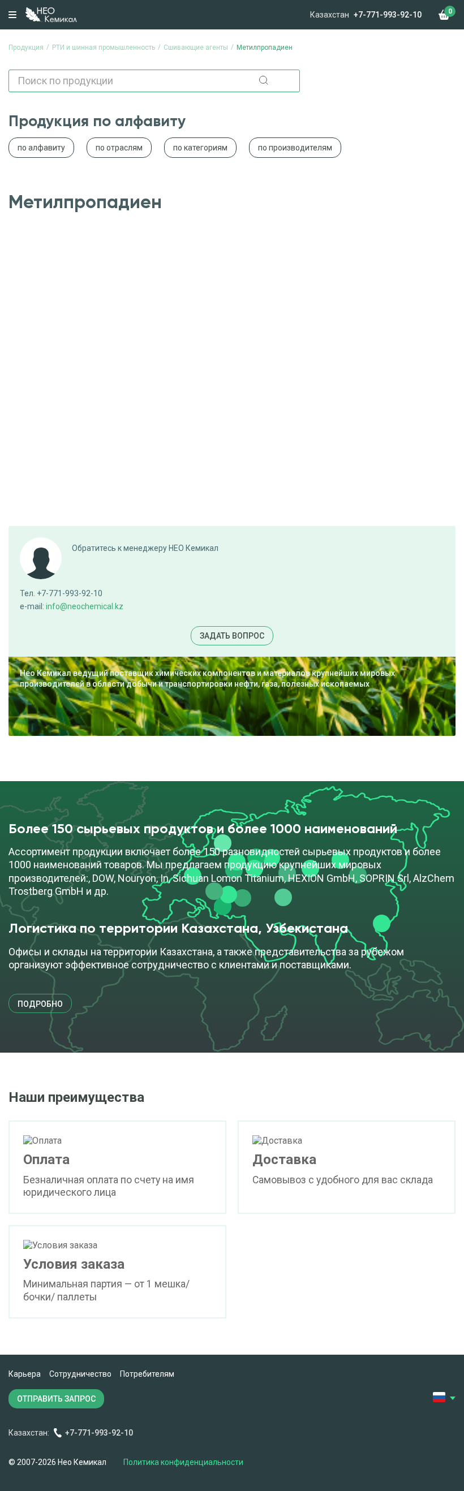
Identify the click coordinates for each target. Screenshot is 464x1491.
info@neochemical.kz (84, 606)
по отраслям (119, 147)
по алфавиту (41, 147)
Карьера (24, 1373)
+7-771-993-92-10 (388, 14)
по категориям (200, 147)
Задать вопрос (232, 635)
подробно (40, 1004)
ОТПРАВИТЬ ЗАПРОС (56, 1398)
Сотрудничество (80, 1373)
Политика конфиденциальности (183, 1462)
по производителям (295, 147)
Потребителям (147, 1373)
